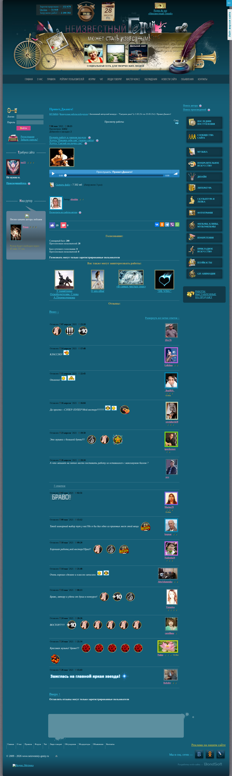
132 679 (66, 6)
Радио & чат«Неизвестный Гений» (160, 11)
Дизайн (201, 177)
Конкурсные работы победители (74, 114)
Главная (29, 79)
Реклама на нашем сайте (208, 745)
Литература (204, 188)
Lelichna (169, 365)
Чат (101, 79)
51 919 (54, 9)
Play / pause (53, 173)
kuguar (168, 534)
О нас (40, 79)
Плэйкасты (204, 262)
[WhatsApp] (177, 224)
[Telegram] (167, 224)
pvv (167, 477)
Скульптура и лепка (205, 200)
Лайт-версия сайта (229, 24)
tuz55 (23, 162)
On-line (43, 9)
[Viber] (172, 224)
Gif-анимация (206, 273)
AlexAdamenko (165, 581)
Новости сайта (169, 79)
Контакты (202, 79)
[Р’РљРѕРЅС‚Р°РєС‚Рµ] (157, 224)
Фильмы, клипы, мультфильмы (207, 225)
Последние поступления (206, 122)
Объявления (187, 79)
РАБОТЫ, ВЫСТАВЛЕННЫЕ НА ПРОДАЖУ (205, 294)
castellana (169, 633)
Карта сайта (56, 756)
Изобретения (205, 237)
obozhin (74, 199)
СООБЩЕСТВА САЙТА (205, 136)
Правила (51, 79)
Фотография (205, 213)
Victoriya (170, 607)
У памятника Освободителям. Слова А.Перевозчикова (64, 294)
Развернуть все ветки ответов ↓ (162, 318)
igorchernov (170, 449)
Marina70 (169, 507)
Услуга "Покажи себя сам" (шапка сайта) (71, 140)
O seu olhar (97, 291)
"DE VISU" (164, 291)
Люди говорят (114, 79)
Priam (25, 227)
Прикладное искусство (205, 250)
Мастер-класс (133, 79)
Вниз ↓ (54, 312)
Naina (160, 655)
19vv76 (168, 340)
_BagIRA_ (170, 390)
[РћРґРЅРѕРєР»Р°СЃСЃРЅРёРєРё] (162, 224)
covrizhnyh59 (172, 422)
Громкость (175, 173)
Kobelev (167, 683)
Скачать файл (63, 184)
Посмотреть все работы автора (63, 212)
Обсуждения (150, 79)
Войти (23, 128)
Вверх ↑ (54, 694)
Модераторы (84, 744)
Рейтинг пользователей (72, 79)
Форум (91, 79)
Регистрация (27, 136)
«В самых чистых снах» (131, 286)
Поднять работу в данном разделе (67, 137)
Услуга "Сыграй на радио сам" (65, 143)
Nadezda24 (170, 557)
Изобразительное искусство (208, 164)
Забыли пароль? (29, 139)
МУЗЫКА (53, 114)
